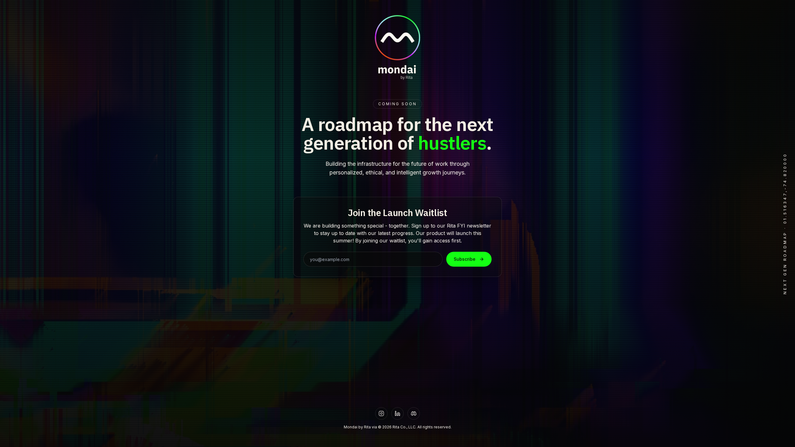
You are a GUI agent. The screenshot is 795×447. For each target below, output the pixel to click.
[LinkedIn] (397, 413)
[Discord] (413, 413)
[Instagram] (381, 413)
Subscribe (464, 259)
